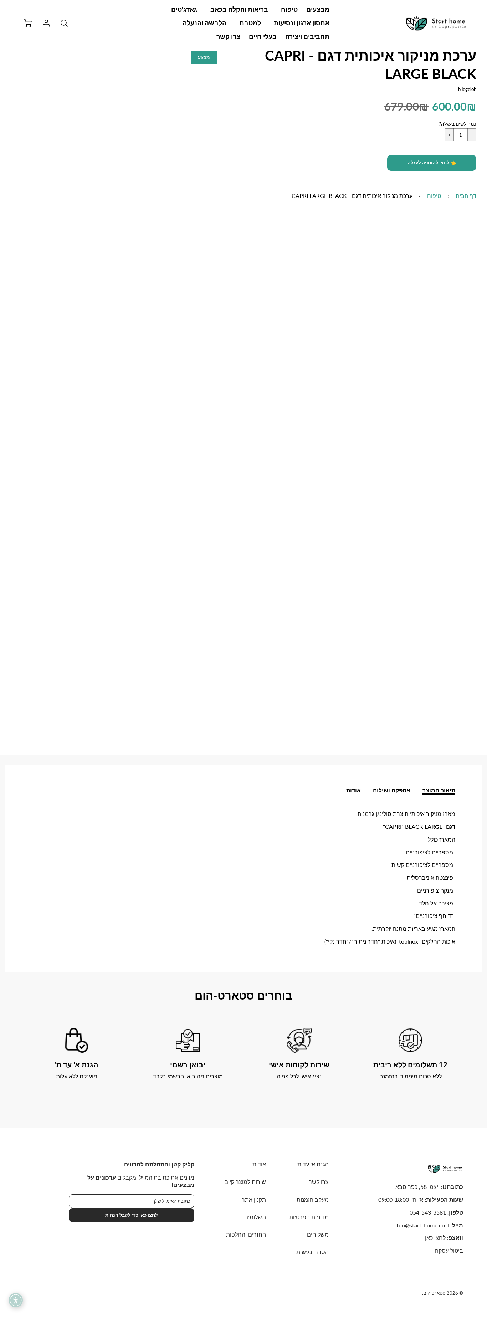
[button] (431, 163)
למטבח (250, 23)
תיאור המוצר (438, 790)
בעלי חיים (263, 36)
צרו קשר (228, 36)
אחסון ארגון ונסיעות (301, 23)
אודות (353, 790)
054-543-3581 (428, 1212)
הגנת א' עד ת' (312, 1164)
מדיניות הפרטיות (309, 1217)
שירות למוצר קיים (245, 1181)
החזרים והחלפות (246, 1234)
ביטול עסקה (449, 1250)
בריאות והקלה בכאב (239, 9)
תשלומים (255, 1217)
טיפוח (289, 9)
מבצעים (317, 9)
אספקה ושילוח (391, 790)
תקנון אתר (254, 1199)
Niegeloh (467, 89)
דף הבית (466, 195)
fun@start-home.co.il (422, 1225)
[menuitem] (318, 9)
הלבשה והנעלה (204, 23)
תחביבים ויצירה (307, 36)
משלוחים (318, 1234)
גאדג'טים (184, 9)
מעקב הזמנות (313, 1199)
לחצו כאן (435, 1237)
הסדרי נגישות (312, 1251)
